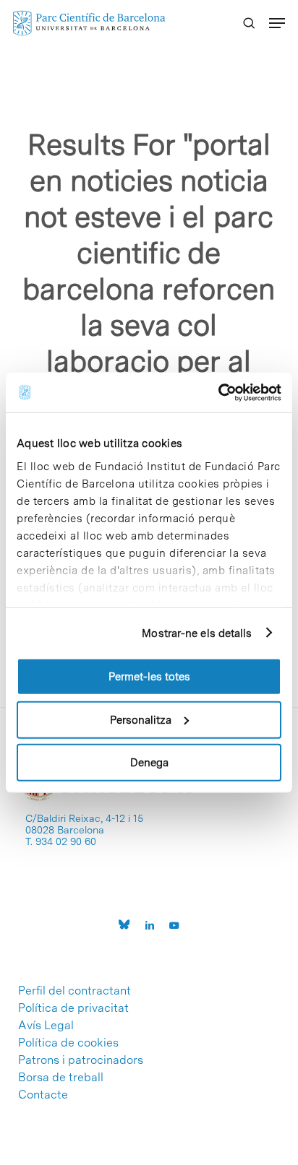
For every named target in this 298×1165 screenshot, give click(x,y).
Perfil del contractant (74, 991)
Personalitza (140, 719)
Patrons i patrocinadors (80, 1060)
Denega (149, 762)
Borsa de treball (60, 1077)
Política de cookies (68, 1043)
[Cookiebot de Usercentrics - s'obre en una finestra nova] (218, 392)
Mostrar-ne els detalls (197, 632)
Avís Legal (46, 1025)
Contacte (43, 1095)
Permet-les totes (149, 676)
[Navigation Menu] (277, 23)
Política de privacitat (73, 1008)
